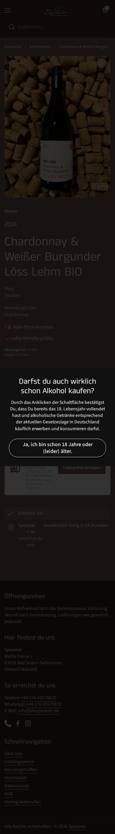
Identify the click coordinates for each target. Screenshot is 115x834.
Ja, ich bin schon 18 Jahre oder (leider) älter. (58, 448)
